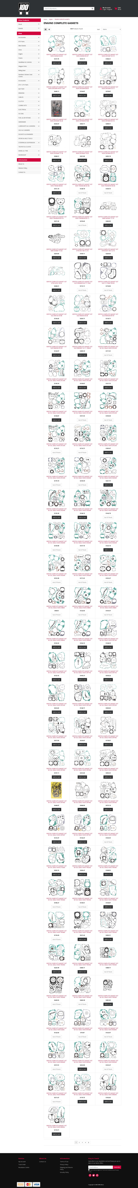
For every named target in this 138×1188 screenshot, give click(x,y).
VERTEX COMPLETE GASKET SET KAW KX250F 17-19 (108, 217)
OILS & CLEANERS (24, 130)
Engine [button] (20, 54)
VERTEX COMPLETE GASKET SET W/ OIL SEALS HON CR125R (108, 347)
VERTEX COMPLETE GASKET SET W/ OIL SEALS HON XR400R (56, 1094)
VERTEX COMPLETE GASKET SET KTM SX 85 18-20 (56, 282)
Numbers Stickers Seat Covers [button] (25, 75)
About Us (21, 164)
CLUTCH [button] (21, 101)
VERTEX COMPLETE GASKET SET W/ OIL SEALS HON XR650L (56, 1126)
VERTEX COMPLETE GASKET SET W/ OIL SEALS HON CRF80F (108, 834)
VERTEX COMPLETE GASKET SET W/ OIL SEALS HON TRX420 (82, 931)
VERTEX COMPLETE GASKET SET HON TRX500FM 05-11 (82, 217)
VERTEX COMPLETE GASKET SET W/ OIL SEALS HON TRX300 (108, 866)
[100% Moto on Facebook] (90, 1175)
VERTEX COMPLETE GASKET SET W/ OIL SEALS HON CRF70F (82, 834)
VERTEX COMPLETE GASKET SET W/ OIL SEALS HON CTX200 (56, 866)
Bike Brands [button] (22, 46)
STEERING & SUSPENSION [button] (26, 142)
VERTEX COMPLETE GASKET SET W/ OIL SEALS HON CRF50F (56, 834)
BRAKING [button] (21, 93)
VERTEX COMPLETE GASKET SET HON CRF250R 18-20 (56, 120)
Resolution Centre (23, 1167)
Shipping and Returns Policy (66, 1168)
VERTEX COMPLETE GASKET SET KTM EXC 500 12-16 (82, 250)
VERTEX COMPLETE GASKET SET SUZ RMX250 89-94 (108, 315)
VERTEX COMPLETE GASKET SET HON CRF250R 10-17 (108, 87)
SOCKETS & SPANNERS (25, 134)
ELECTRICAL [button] (22, 109)
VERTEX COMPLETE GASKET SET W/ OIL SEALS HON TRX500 (108, 964)
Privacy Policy (64, 1164)
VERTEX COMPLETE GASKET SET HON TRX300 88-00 (56, 185)
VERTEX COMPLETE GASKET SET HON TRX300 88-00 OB (82, 185)
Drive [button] (20, 50)
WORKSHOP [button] (22, 155)
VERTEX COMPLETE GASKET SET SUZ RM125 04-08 (56, 315)
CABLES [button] (20, 97)
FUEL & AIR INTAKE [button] (24, 118)
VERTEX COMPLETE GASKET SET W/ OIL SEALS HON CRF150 (56, 672)
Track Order (22, 1164)
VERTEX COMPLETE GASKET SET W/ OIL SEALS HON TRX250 (82, 866)
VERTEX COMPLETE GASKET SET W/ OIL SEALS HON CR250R (82, 477)
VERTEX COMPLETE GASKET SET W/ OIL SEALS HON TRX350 (82, 899)
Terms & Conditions (107, 1170)
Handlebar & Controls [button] (25, 62)
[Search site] (92, 8)
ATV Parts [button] (21, 41)
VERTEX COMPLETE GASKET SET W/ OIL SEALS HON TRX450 (108, 931)
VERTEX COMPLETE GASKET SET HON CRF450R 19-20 (82, 152)
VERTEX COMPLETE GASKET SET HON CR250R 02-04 (56, 55)
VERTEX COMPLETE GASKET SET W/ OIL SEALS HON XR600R (108, 1094)
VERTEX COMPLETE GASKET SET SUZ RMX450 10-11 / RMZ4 (82, 347)
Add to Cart (56, 63)
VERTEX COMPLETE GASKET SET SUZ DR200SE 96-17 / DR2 (82, 282)
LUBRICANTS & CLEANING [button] (26, 126)
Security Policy (64, 1172)
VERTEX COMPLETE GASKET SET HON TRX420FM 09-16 (56, 217)
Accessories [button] (22, 37)
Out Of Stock (82, 193)
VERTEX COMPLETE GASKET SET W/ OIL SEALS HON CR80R (56, 607)
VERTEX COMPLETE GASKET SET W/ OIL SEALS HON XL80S (56, 1029)
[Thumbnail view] (45, 29)
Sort (98, 29)
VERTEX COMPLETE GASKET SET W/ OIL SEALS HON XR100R (82, 1029)
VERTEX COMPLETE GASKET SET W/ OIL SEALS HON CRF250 (108, 704)
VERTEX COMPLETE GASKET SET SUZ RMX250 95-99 (56, 347)
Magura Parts (22, 66)
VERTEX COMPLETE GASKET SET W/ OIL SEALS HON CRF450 (108, 737)
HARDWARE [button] (22, 122)
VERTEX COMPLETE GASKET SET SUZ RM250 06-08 (82, 315)
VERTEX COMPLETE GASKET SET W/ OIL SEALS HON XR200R (108, 1029)
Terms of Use (64, 1161)
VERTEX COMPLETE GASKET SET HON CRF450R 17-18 (56, 152)
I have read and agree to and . (103, 1170)
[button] (106, 8)
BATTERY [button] (21, 89)
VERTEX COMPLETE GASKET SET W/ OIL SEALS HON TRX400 (108, 899)
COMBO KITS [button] (22, 105)
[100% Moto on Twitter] (93, 1175)
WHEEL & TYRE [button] (23, 151)
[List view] (49, 29)
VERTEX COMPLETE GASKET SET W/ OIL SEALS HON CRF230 (56, 704)
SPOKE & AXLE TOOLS (25, 138)
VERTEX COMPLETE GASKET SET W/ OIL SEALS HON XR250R (108, 1061)
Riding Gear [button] (21, 70)
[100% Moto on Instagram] (97, 1175)
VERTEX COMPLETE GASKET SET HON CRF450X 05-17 (108, 152)
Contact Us (21, 172)
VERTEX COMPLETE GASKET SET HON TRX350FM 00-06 (108, 185)
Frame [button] (20, 58)
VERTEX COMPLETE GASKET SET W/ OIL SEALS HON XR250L (82, 1061)
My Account (22, 1161)
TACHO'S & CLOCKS (24, 147)
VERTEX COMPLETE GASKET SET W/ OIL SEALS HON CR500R (82, 574)
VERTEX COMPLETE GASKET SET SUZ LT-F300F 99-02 (108, 282)
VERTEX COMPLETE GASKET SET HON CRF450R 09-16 (108, 120)
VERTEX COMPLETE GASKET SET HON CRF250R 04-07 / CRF (56, 87)
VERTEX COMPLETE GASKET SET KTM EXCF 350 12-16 (108, 250)
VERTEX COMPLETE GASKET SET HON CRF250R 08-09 (82, 87)
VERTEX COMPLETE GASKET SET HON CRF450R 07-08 (82, 120)
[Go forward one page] (88, 1142)
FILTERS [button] (21, 114)
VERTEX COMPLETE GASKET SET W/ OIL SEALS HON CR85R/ (56, 639)
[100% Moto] (24, 8)
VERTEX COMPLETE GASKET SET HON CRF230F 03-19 (108, 55)
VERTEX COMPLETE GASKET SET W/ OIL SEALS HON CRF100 (108, 639)
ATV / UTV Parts (23, 85)
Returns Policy (22, 168)
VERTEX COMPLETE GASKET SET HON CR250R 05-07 (82, 55)
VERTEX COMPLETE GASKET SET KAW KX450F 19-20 (56, 250)
